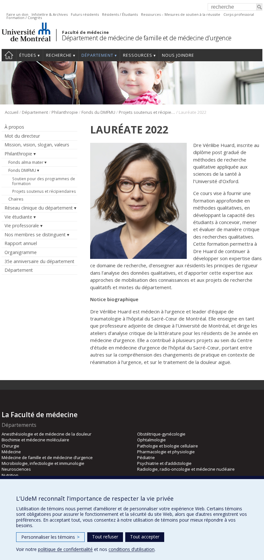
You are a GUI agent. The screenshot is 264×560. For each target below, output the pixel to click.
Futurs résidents (85, 14)
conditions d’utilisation (131, 549)
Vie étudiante (18, 217)
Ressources (137, 55)
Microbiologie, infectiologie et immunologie (43, 463)
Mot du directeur (22, 136)
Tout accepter (144, 537)
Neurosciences (16, 469)
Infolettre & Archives (50, 14)
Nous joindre (178, 55)
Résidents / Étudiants (120, 14)
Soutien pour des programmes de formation (43, 181)
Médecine (11, 452)
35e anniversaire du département (39, 261)
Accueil (9, 55)
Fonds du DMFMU (98, 112)
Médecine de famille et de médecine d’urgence (47, 457)
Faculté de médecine (85, 32)
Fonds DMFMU (22, 170)
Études (27, 55)
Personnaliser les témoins (50, 537)
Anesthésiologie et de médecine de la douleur (46, 434)
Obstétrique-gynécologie (161, 434)
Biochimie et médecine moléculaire (35, 440)
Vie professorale (22, 225)
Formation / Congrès (24, 17)
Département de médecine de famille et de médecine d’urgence (146, 38)
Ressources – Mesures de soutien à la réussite (180, 14)
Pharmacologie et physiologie (166, 452)
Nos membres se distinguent (35, 234)
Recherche (59, 55)
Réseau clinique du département (39, 208)
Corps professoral (238, 14)
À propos (14, 127)
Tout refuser (105, 537)
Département (97, 55)
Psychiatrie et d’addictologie (164, 463)
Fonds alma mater (25, 162)
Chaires (16, 199)
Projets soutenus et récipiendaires (147, 112)
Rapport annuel (21, 243)
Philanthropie (65, 112)
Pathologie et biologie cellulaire (167, 446)
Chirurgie (10, 446)
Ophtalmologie (151, 440)
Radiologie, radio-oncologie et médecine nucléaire (186, 469)
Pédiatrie (146, 457)
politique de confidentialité (65, 549)
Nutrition (10, 475)
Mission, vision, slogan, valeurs (37, 145)
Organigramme (21, 252)
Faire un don (17, 14)
